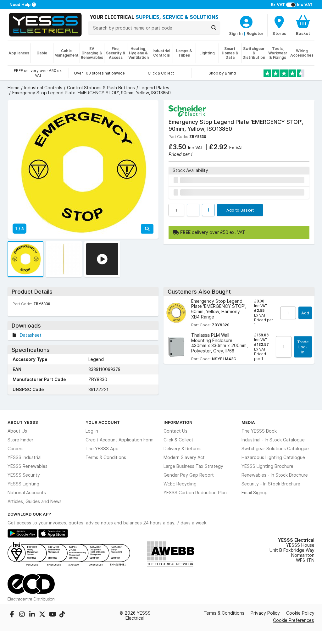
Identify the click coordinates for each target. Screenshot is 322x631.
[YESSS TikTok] (62, 614)
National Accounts (27, 492)
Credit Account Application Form (119, 439)
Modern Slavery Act (184, 457)
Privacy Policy (265, 613)
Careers (16, 448)
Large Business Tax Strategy (193, 466)
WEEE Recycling (180, 483)
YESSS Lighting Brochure (267, 466)
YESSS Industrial (25, 457)
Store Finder (20, 439)
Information (178, 422)
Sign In (236, 33)
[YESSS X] (43, 614)
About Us (17, 431)
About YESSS (23, 422)
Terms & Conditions (106, 457)
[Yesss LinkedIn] (33, 614)
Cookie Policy (300, 613)
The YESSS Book (259, 431)
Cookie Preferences (293, 620)
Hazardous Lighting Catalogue (273, 457)
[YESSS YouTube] (53, 614)
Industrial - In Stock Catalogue (273, 439)
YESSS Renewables (27, 466)
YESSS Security (24, 475)
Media (248, 422)
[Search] (214, 27)
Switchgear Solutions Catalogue (275, 448)
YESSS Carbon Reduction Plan (195, 492)
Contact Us (175, 431)
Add (305, 312)
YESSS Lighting (23, 483)
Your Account (103, 422)
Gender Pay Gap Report (189, 475)
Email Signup (255, 492)
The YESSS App (102, 448)
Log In (92, 431)
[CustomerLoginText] (246, 21)
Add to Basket (240, 210)
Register (255, 33)
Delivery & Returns (183, 448)
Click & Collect (178, 439)
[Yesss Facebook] (13, 614)
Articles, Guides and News (35, 501)
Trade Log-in (303, 346)
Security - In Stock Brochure (271, 483)
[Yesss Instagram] (23, 614)
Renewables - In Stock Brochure (275, 475)
